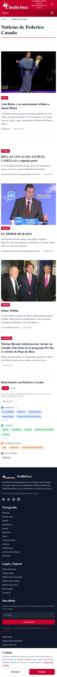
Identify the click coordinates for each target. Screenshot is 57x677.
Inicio (3, 19)
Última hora (7, 516)
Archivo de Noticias (11, 552)
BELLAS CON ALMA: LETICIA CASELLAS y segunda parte (23, 158)
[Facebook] (3, 499)
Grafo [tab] (13, 388)
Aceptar (42, 671)
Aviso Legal (7, 588)
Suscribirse (28, 622)
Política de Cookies (10, 581)
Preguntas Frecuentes (12, 640)
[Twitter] (8, 499)
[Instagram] (13, 499)
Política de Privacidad (12, 577)
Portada (5, 512)
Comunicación (8, 540)
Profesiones (7, 548)
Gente (5, 528)
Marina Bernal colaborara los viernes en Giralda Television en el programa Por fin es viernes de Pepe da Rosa (27, 347)
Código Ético (8, 573)
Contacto (6, 592)
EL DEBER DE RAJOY (16, 233)
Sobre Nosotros (9, 569)
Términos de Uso (10, 584)
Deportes (6, 532)
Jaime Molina (9, 310)
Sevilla (5, 520)
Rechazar (15, 671)
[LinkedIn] (18, 499)
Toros (4, 536)
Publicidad (7, 637)
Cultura (5, 544)
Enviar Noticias (9, 644)
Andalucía (6, 524)
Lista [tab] (5, 388)
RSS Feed (6, 555)
